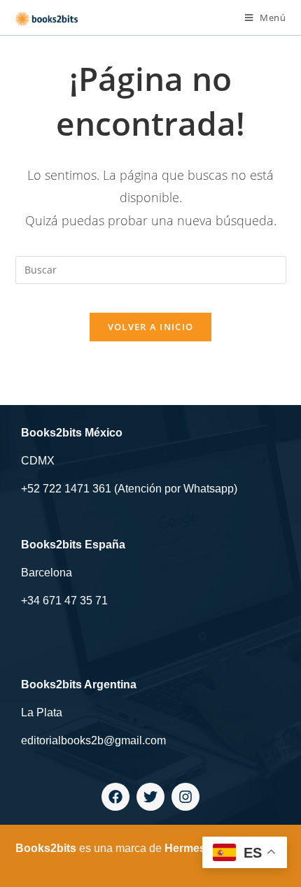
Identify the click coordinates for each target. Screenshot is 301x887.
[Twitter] (150, 797)
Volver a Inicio (151, 326)
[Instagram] (186, 797)
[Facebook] (116, 797)
